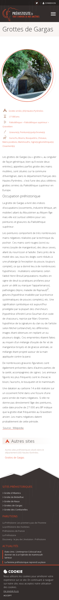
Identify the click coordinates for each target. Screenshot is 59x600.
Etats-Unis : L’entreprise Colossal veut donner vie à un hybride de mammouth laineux (24, 554)
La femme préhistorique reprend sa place (25, 562)
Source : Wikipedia (13, 427)
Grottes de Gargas (14, 457)
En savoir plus (11, 591)
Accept (8, 596)
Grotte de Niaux (12, 501)
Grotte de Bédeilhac (14, 497)
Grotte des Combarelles (16, 509)
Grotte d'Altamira (12, 492)
